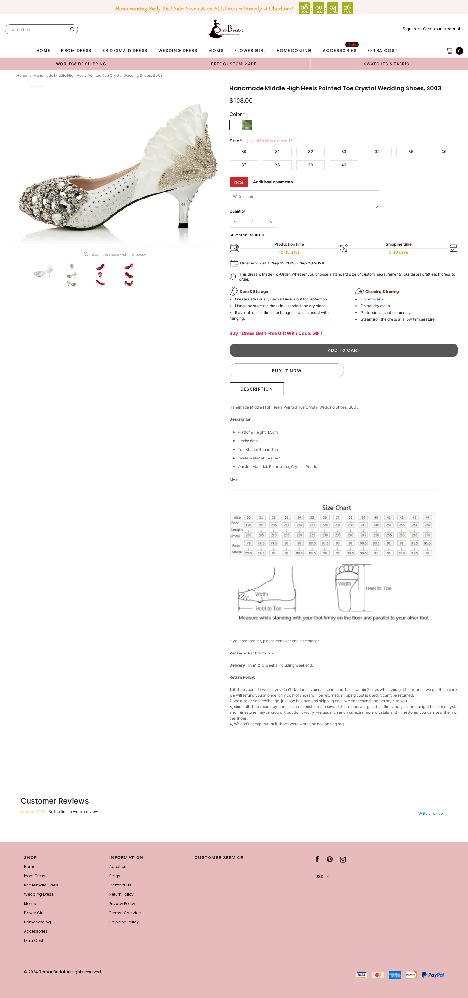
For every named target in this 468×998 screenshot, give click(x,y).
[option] (81, 64)
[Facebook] (317, 859)
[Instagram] (343, 859)
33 (343, 151)
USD (319, 876)
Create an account (441, 29)
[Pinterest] (330, 859)
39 (310, 165)
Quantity (237, 211)
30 (243, 151)
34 (377, 151)
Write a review (431, 813)
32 (310, 151)
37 (243, 165)
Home (22, 75)
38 (277, 165)
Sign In (409, 29)
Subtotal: (238, 235)
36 (444, 151)
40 (343, 165)
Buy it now (286, 370)
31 (277, 151)
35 (410, 151)
